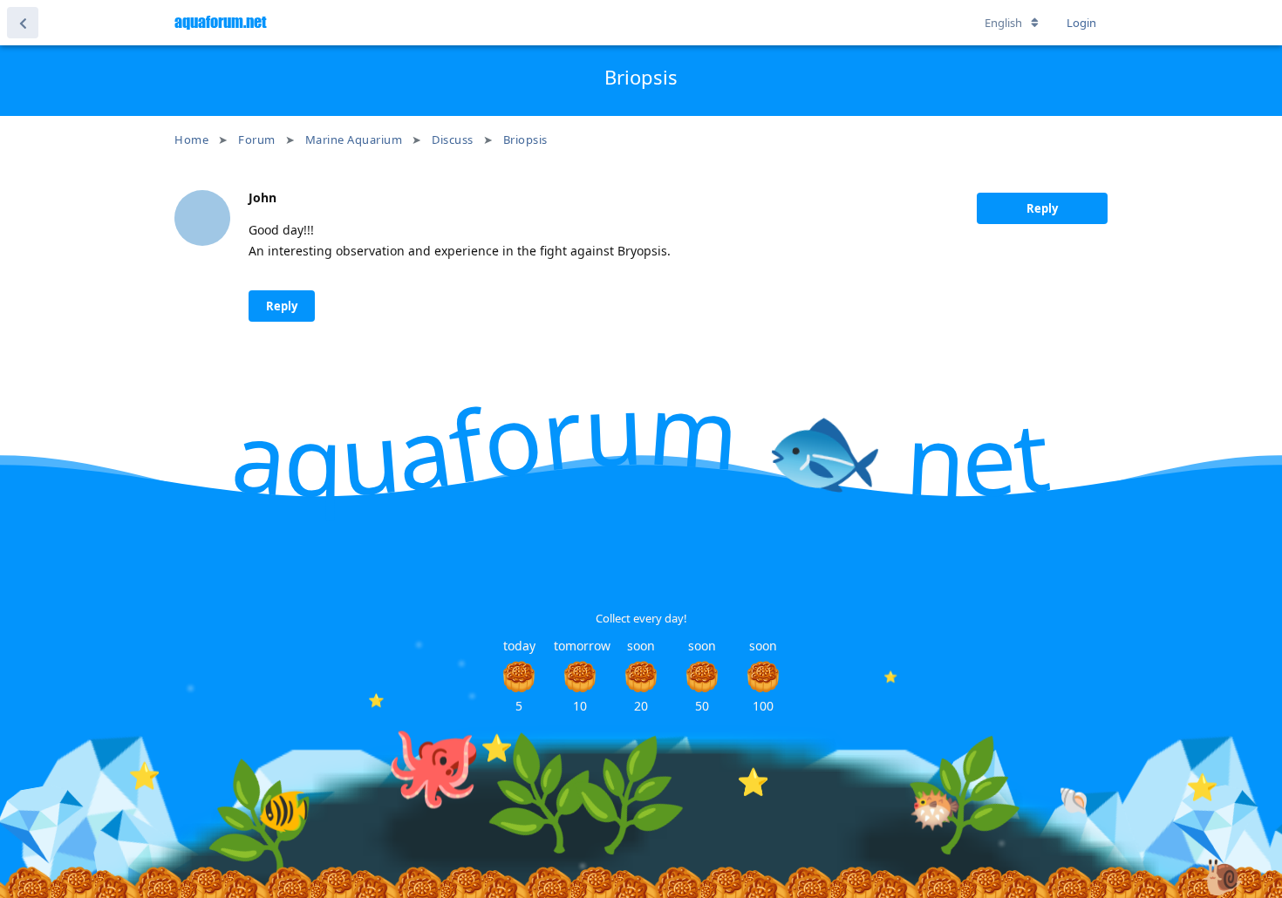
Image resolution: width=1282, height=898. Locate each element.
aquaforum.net (220, 21)
